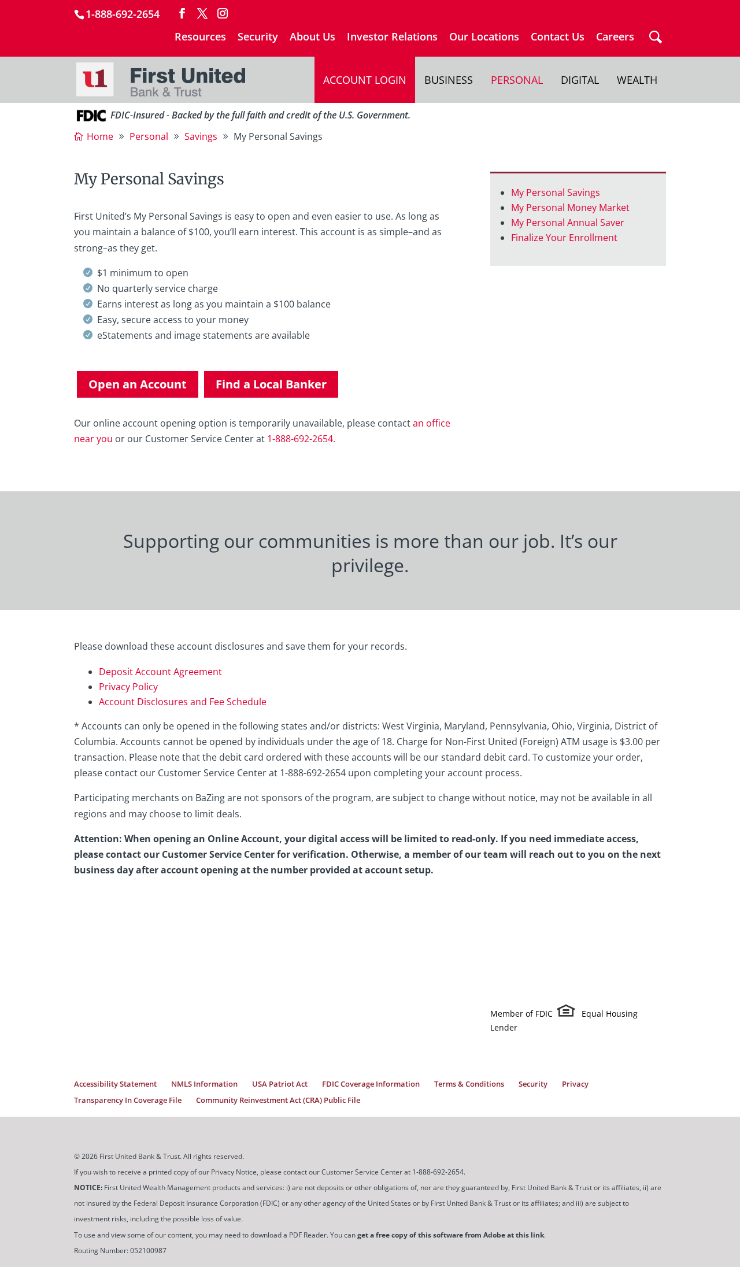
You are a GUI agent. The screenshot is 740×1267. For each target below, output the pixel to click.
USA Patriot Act (280, 1084)
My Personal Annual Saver (567, 222)
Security (258, 37)
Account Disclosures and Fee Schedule (183, 701)
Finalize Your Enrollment (564, 237)
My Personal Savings (555, 192)
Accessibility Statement (115, 1084)
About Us (312, 37)
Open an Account (137, 384)
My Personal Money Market (570, 207)
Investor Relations (392, 37)
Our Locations (484, 37)
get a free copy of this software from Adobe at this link (450, 1235)
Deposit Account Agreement (160, 671)
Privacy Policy (128, 686)
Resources (200, 37)
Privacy (575, 1084)
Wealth (637, 80)
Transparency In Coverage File (128, 1100)
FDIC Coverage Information (371, 1084)
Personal (517, 80)
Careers (615, 37)
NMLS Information (204, 1084)
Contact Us (557, 37)
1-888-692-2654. (301, 438)
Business (448, 80)
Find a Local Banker (271, 384)
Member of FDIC (521, 1013)
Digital (580, 80)
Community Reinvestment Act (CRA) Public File (278, 1100)
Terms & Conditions (469, 1084)
